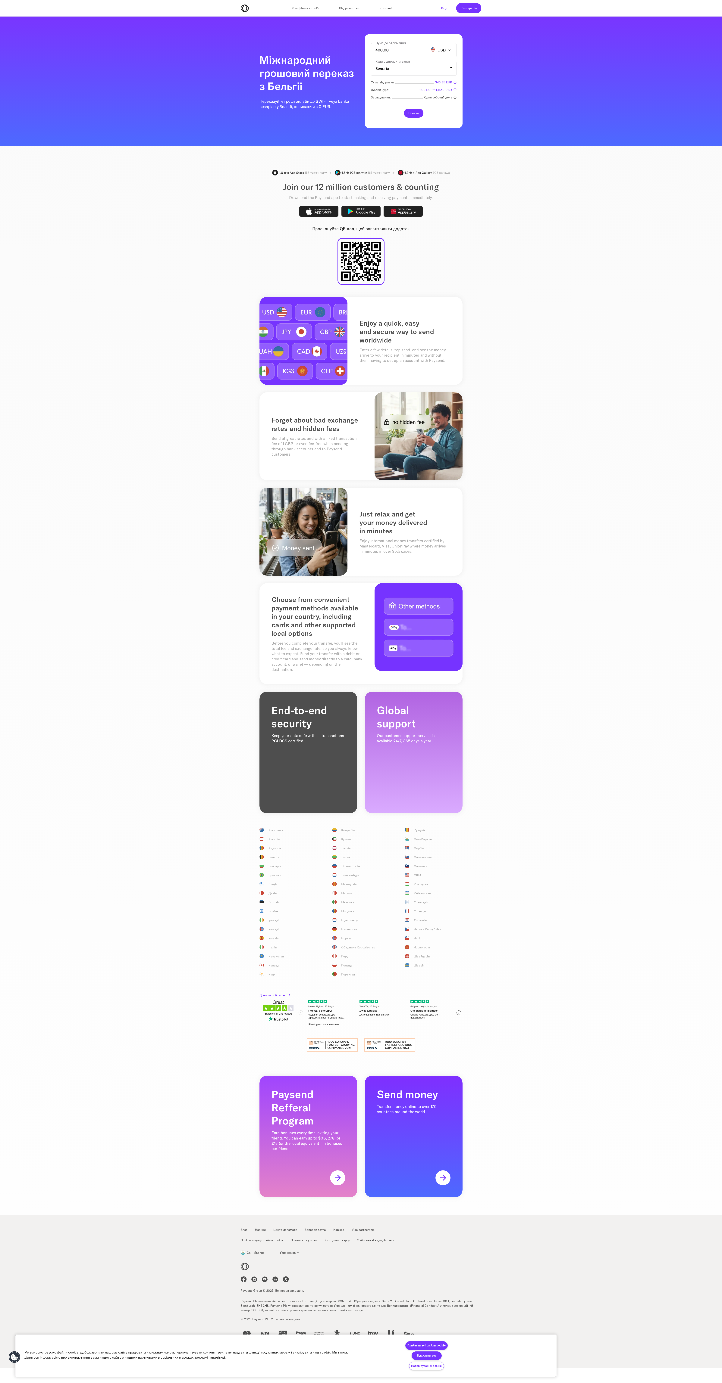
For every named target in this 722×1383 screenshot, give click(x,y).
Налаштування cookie (426, 1366)
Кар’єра (338, 1230)
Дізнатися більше (272, 995)
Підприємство (349, 8)
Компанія (386, 8)
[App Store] (318, 211)
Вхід (444, 8)
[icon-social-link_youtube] (265, 1279)
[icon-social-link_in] (254, 1279)
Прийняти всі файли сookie (426, 1345)
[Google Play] (361, 211)
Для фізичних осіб (305, 8)
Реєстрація (469, 8)
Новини (260, 1230)
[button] (14, 1357)
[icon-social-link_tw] (286, 1279)
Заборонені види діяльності (377, 1240)
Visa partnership (363, 1230)
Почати (413, 113)
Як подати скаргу (337, 1240)
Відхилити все (427, 1355)
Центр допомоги (285, 1230)
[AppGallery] (403, 211)
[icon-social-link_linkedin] (275, 1279)
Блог (244, 1230)
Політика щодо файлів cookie (262, 1240)
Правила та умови (304, 1240)
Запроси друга (315, 1230)
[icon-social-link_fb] (244, 1279)
